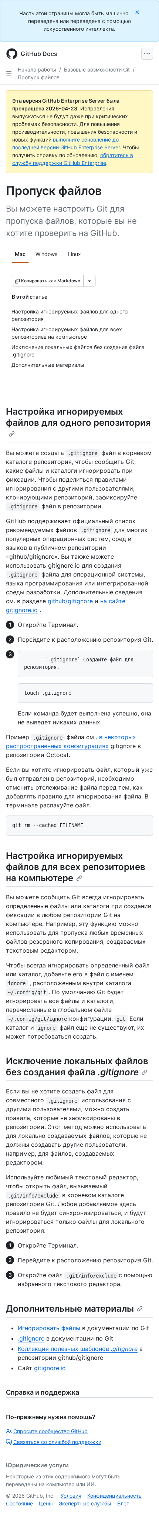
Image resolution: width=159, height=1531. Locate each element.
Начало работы (37, 69)
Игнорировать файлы (49, 1328)
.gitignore (31, 1338)
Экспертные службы (85, 1503)
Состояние (19, 1503)
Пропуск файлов (39, 77)
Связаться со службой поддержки (57, 1442)
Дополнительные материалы (70, 1308)
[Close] (138, 12)
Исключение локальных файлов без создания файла (77, 1066)
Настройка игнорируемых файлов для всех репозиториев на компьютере (75, 866)
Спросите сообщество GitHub (50, 1431)
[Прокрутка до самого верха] (142, 1514)
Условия (71, 1495)
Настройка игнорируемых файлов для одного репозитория (78, 417)
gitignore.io (50, 1368)
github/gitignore (70, 601)
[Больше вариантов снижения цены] (89, 281)
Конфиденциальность (114, 1495)
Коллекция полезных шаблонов (78, 1348)
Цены (46, 1503)
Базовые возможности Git (97, 69)
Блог (123, 1503)
